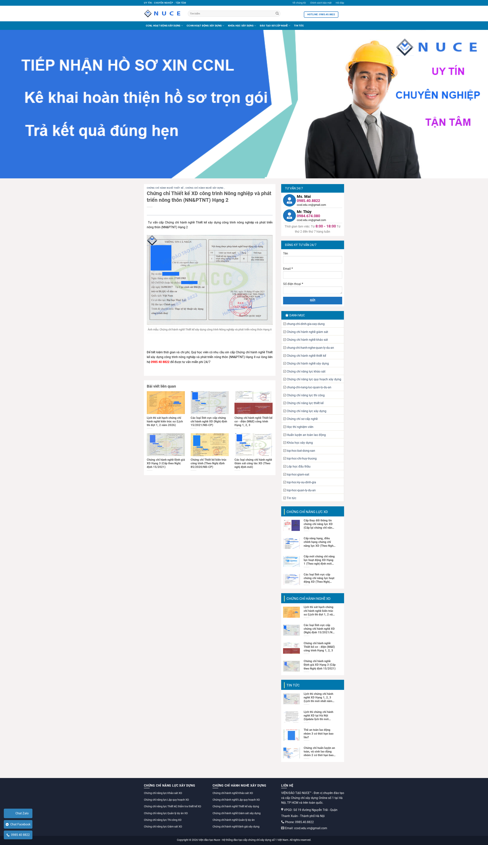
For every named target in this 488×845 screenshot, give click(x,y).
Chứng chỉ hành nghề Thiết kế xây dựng (236, 806)
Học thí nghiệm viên (300, 427)
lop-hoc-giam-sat (298, 474)
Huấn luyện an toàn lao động (306, 435)
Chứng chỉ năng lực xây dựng (306, 411)
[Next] (473, 104)
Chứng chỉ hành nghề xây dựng (204, 188)
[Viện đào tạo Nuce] (163, 14)
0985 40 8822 (20, 835)
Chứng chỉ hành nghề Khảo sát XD (233, 793)
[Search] (277, 13)
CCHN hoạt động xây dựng (204, 25)
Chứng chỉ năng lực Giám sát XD (163, 826)
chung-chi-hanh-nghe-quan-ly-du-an (310, 347)
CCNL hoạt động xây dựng (163, 25)
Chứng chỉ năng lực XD (307, 512)
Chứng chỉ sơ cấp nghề (302, 419)
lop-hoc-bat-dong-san (301, 450)
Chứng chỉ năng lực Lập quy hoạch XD (166, 799)
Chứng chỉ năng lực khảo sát (306, 371)
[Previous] (14, 104)
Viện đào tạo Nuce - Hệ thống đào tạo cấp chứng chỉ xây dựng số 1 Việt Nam (243, 840)
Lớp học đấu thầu (299, 466)
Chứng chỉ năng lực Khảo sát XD (163, 793)
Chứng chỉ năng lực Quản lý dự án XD (166, 813)
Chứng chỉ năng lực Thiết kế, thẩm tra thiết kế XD (172, 806)
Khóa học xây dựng (241, 25)
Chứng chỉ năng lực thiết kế (305, 403)
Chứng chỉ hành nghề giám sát (307, 332)
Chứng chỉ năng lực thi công (306, 395)
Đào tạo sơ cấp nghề (274, 25)
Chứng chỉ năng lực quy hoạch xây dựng (314, 379)
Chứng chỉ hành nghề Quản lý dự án (234, 819)
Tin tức (299, 25)
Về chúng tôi (299, 2)
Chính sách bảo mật (320, 2)
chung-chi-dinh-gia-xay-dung (306, 324)
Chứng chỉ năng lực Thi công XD (162, 819)
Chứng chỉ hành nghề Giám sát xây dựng (237, 813)
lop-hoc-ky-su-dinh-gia (301, 482)
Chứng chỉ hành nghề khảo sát (307, 340)
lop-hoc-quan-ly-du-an (301, 490)
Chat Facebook (19, 824)
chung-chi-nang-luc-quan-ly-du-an (309, 387)
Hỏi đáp (340, 2)
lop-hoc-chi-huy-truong (302, 458)
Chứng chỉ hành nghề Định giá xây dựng (236, 826)
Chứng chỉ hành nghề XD (309, 599)
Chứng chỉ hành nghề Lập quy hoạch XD (236, 799)
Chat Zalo (22, 813)
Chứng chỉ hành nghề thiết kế (165, 188)
